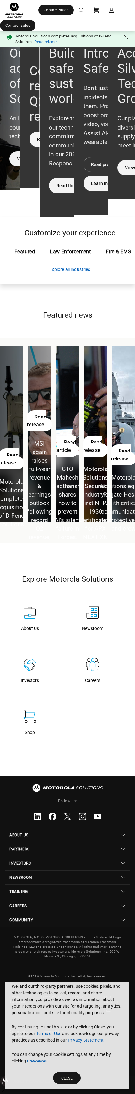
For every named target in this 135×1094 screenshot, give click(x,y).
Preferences (37, 1061)
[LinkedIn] (37, 816)
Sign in (111, 10)
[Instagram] (82, 816)
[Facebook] (52, 816)
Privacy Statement (86, 1040)
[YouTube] (97, 816)
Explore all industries (69, 269)
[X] (67, 816)
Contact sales (56, 10)
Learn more (103, 183)
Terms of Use (48, 1033)
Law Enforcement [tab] (70, 252)
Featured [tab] (24, 252)
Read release (36, 421)
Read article (66, 446)
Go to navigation (126, 10)
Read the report (73, 185)
